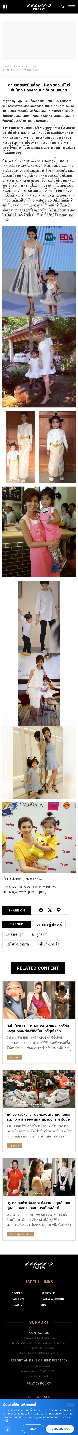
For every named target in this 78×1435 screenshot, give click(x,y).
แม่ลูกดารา (40, 934)
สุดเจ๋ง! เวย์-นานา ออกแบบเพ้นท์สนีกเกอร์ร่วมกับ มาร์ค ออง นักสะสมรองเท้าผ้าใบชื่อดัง (38, 1119)
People (17, 1293)
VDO (43, 1304)
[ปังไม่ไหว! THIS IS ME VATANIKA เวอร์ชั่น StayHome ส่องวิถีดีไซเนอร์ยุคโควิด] (39, 1000)
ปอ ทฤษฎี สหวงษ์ (49, 924)
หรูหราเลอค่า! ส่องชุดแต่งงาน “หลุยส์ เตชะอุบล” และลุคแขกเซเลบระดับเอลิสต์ (38, 1205)
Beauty (17, 1304)
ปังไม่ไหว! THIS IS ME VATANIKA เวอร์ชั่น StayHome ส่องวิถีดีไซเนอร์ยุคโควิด (38, 1028)
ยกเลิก (33, 1429)
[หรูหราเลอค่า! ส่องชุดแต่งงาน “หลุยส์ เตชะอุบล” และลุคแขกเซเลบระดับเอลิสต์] (39, 1177)
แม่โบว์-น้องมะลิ (17, 944)
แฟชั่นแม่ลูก (15, 934)
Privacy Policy (39, 1383)
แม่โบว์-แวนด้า (48, 944)
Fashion (14, 1057)
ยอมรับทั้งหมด (60, 1429)
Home (6, 66)
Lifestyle (47, 1293)
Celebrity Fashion (26, 66)
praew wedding (52, 1298)
